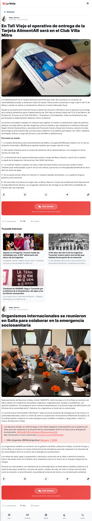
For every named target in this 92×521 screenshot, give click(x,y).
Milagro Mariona (14, 17)
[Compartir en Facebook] (3, 194)
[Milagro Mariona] (5, 19)
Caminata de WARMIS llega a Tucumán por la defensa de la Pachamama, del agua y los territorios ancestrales (23, 291)
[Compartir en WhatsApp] (46, 194)
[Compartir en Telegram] (67, 194)
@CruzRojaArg (33, 432)
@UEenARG (22, 432)
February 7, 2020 (48, 440)
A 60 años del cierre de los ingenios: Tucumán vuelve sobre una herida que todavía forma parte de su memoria (66, 255)
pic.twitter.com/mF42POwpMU (50, 435)
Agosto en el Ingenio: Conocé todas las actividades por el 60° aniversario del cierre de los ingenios (21, 255)
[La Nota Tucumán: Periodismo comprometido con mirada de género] (9, 3)
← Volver (9, 12)
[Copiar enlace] (88, 194)
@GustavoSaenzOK (48, 432)
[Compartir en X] (25, 194)
